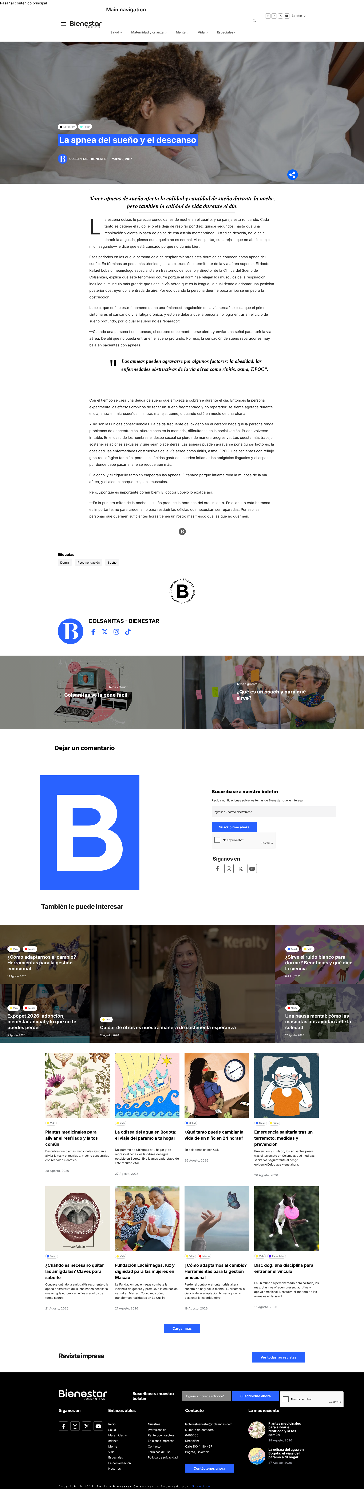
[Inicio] (82, 24)
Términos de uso (159, 1452)
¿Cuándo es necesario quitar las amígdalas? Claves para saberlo (74, 1271)
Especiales (225, 32)
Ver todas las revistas (278, 1357)
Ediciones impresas (161, 1440)
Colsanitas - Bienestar (88, 159)
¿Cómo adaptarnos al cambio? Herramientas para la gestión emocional (41, 962)
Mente (181, 32)
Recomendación (89, 562)
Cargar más (182, 1328)
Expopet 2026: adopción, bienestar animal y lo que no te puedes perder (41, 1021)
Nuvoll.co (201, 1486)
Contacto (154, 1446)
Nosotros (114, 1468)
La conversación (119, 1463)
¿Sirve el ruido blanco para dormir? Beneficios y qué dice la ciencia (318, 962)
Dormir (64, 562)
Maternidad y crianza (147, 32)
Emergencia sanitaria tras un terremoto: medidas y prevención (283, 1138)
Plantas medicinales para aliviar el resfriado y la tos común (71, 1138)
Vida (201, 32)
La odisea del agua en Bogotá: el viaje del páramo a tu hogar (286, 1453)
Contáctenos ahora (209, 1468)
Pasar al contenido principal (23, 3)
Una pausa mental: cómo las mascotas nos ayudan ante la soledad (318, 1021)
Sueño (112, 562)
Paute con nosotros (161, 1435)
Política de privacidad (163, 1457)
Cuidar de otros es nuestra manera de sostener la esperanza (168, 1027)
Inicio (111, 1424)
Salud (114, 32)
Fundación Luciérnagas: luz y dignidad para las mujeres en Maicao (145, 1271)
